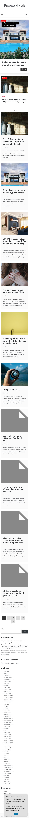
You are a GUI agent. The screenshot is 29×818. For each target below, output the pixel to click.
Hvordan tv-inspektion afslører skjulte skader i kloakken (13, 489)
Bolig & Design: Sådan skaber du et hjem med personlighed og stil (13, 141)
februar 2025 (7, 691)
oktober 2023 (8, 722)
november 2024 (8, 697)
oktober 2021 (8, 748)
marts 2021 (7, 759)
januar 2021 (7, 763)
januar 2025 (7, 693)
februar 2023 (7, 736)
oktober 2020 (8, 769)
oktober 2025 (8, 677)
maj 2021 (6, 755)
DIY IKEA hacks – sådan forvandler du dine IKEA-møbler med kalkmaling (14, 241)
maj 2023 (6, 730)
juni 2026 (6, 671)
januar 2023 (7, 738)
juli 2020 (6, 775)
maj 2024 (6, 709)
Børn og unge (7, 793)
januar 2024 (7, 716)
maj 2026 (6, 673)
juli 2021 (6, 752)
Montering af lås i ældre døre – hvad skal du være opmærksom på (14, 341)
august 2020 (7, 773)
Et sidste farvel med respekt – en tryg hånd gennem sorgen (13, 593)
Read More (9, 69)
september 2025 (8, 679)
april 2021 (7, 757)
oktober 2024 (8, 699)
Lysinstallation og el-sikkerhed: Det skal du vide (13, 438)
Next (25, 69)
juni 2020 (6, 777)
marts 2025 (7, 689)
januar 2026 (7, 675)
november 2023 (8, 720)
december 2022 (8, 740)
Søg (2, 628)
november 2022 (8, 742)
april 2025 (7, 687)
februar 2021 (7, 761)
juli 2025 (6, 683)
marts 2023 (7, 734)
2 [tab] (14, 110)
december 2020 (8, 765)
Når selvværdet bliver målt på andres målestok (13, 650)
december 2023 (8, 718)
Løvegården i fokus (11, 390)
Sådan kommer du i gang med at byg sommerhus (14, 645)
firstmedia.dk (10, 25)
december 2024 (8, 695)
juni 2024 (6, 707)
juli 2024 (6, 705)
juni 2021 (6, 754)
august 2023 (7, 726)
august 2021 (7, 750)
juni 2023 (6, 728)
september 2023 (8, 724)
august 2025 (7, 681)
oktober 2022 (8, 744)
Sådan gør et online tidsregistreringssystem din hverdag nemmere (13, 540)
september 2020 (8, 771)
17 (23, 617)
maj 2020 (6, 779)
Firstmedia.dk (14, 6)
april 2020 (7, 781)
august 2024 (7, 703)
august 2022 (7, 746)
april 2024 (7, 711)
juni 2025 (6, 685)
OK (16, 813)
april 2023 (7, 732)
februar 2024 (7, 714)
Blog (4, 23)
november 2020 (8, 767)
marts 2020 (7, 783)
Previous (22, 69)
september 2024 (8, 701)
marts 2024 (7, 712)
